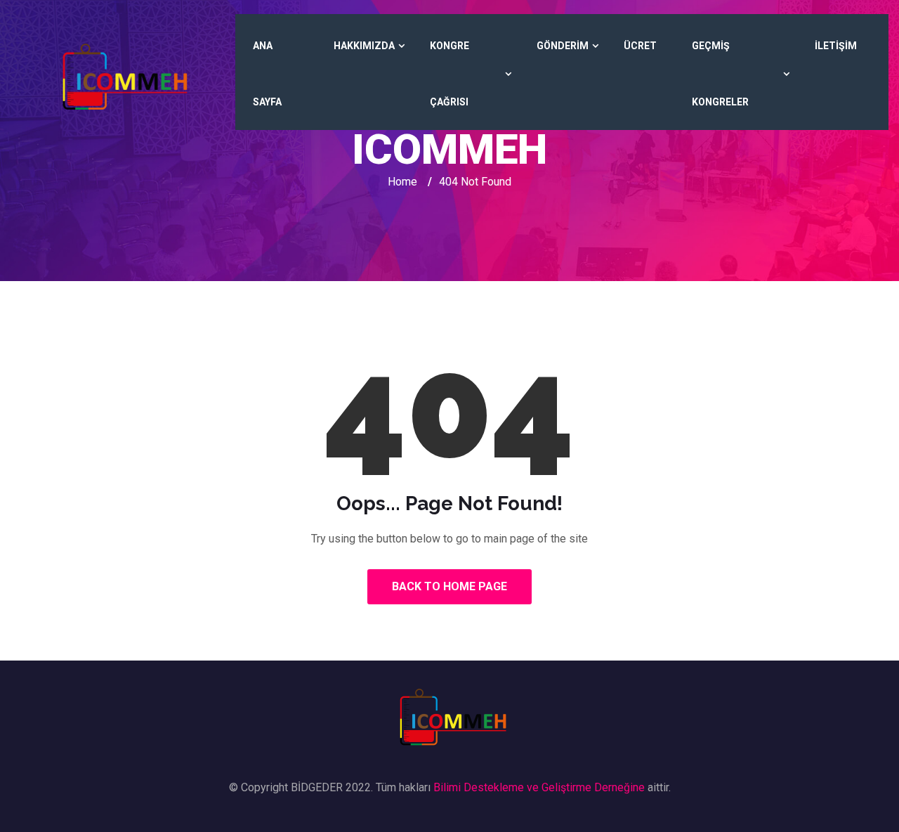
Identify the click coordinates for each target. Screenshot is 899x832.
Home (402, 181)
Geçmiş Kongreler (720, 74)
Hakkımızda (364, 45)
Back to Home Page (449, 586)
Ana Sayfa (267, 74)
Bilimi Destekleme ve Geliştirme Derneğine (539, 787)
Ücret (640, 45)
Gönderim (563, 45)
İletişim (836, 45)
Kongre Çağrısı (449, 74)
